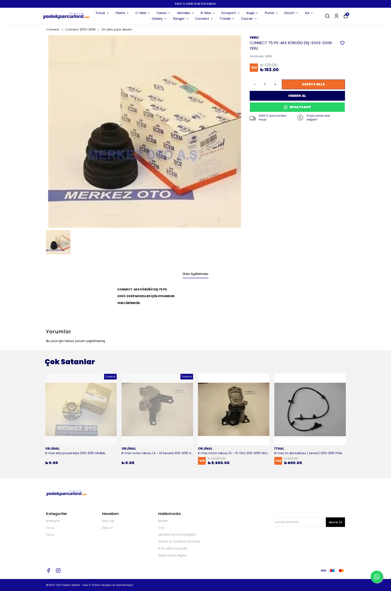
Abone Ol (335, 522)
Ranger (179, 18)
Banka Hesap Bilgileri (172, 555)
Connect (202, 18)
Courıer (247, 18)
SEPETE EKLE (313, 84)
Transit (225, 18)
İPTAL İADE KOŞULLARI (172, 548)
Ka (307, 13)
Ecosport (228, 13)
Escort (289, 13)
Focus (100, 13)
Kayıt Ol (107, 528)
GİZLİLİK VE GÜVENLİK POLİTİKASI (179, 542)
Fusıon (162, 13)
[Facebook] (48, 570)
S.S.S (161, 528)
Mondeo (183, 13)
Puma (269, 13)
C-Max (140, 13)
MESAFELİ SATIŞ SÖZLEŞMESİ (177, 535)
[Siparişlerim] (336, 16)
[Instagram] (58, 570)
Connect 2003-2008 (80, 29)
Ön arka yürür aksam (116, 29)
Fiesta (120, 13)
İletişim (163, 521)
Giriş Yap (108, 521)
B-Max (206, 13)
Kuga (250, 13)
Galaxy (157, 18)
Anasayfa (52, 521)
